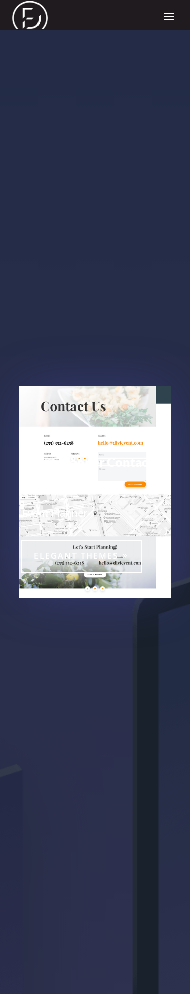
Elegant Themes (76, 555)
